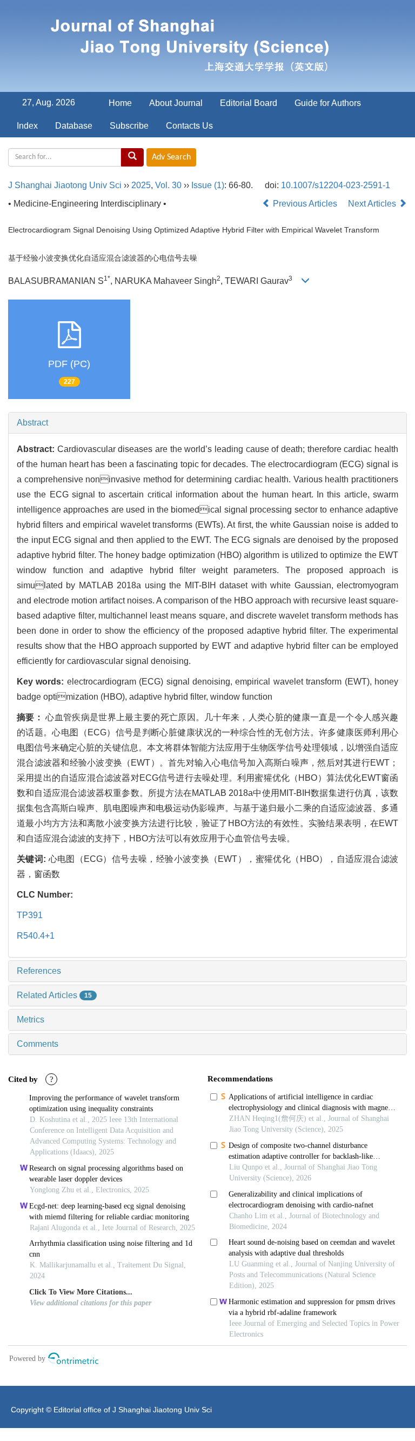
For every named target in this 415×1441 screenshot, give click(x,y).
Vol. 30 (168, 185)
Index (27, 125)
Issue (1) (207, 185)
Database (73, 125)
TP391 (30, 915)
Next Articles (373, 203)
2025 (141, 185)
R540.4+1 (36, 935)
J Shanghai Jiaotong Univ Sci (65, 185)
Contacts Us (189, 125)
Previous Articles (305, 203)
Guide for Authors (327, 103)
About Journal (176, 103)
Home (120, 103)
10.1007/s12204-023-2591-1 (335, 185)
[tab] (207, 423)
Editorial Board (248, 103)
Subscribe (129, 125)
